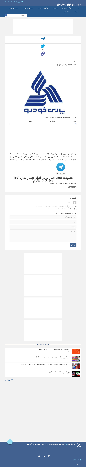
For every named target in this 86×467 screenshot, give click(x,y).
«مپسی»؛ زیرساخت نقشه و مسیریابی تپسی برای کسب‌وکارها (54, 349)
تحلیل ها (55, 8)
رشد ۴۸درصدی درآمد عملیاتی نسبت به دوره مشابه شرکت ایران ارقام (52, 357)
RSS (65, 444)
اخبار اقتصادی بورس (67, 8)
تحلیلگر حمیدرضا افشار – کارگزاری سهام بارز (63, 183)
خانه (78, 8)
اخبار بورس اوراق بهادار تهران (69, 4)
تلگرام (43, 42)
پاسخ (75, 212)
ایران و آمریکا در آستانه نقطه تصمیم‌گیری (59, 372)
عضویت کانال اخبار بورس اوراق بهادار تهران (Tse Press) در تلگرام (43, 179)
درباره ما (77, 463)
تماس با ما (76, 12)
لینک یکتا (43, 57)
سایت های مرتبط (13, 8)
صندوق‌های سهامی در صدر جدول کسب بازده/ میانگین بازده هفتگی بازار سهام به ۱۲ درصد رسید (45, 364)
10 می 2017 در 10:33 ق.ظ (71, 205)
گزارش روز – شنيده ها (43, 8)
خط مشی (66, 12)
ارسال (73, 244)
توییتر (43, 49)
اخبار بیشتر (9, 379)
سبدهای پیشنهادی (28, 8)
